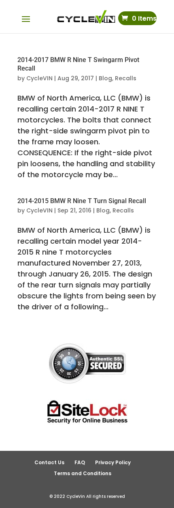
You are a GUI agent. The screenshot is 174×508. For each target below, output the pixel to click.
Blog (105, 78)
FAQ (79, 462)
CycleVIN (39, 78)
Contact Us (49, 462)
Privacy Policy (113, 462)
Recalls (125, 78)
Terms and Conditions (82, 473)
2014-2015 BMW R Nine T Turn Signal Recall (81, 201)
